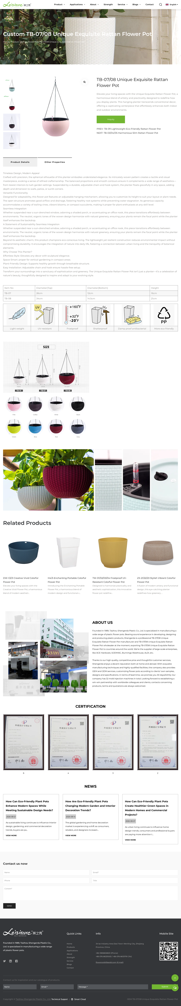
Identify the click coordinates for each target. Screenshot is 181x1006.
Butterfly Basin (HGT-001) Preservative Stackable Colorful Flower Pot (154, 582)
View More (11, 835)
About (93, 4)
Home (6, 42)
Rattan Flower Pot (29, 42)
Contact (150, 4)
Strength (108, 4)
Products (71, 947)
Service (121, 4)
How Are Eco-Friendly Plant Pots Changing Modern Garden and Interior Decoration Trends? (90, 806)
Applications (76, 4)
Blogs (135, 4)
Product (58, 4)
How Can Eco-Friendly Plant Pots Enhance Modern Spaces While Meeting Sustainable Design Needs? (29, 806)
